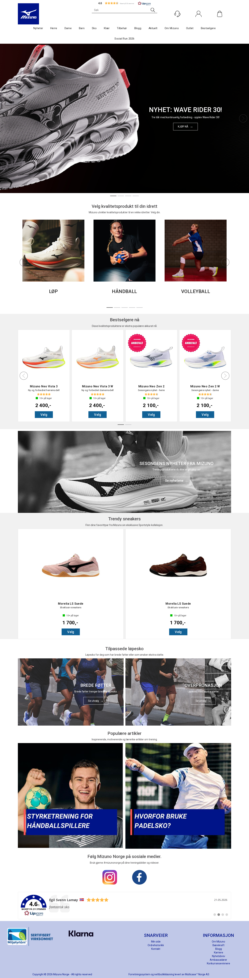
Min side (156, 941)
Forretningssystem (139, 974)
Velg (43, 415)
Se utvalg (93, 700)
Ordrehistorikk (156, 945)
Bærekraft (218, 945)
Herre (53, 28)
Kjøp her (183, 128)
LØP (53, 291)
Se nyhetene (174, 480)
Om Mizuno (172, 28)
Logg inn (198, 21)
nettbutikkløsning (164, 974)
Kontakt (155, 948)
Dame (68, 28)
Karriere (218, 952)
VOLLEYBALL (195, 291)
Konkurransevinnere (218, 963)
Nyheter (38, 28)
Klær (107, 28)
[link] (124, 905)
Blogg (137, 28)
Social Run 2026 (124, 38)
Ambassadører (218, 959)
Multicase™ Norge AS (197, 974)
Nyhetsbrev (218, 956)
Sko (94, 28)
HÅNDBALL (124, 291)
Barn (82, 28)
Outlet (190, 28)
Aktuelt (153, 28)
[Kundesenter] (177, 13)
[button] (124, 3)
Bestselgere (208, 28)
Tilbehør (122, 28)
